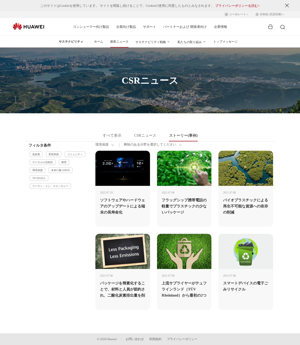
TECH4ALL (39, 178)
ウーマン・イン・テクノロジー (50, 186)
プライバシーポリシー (182, 339)
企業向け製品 (126, 27)
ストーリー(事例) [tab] (183, 135)
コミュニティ (75, 154)
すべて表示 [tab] (112, 135)
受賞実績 (54, 154)
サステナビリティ (71, 41)
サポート (149, 27)
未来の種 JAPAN (60, 170)
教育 (64, 162)
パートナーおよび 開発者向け (185, 27)
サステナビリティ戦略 (150, 42)
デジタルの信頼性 (42, 162)
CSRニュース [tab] (145, 135)
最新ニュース (119, 41)
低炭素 (36, 154)
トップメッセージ (225, 41)
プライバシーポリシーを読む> (237, 5)
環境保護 (37, 170)
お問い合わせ (135, 339)
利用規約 (155, 339)
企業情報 (220, 27)
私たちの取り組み (189, 42)
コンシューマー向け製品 (91, 27)
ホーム (98, 41)
